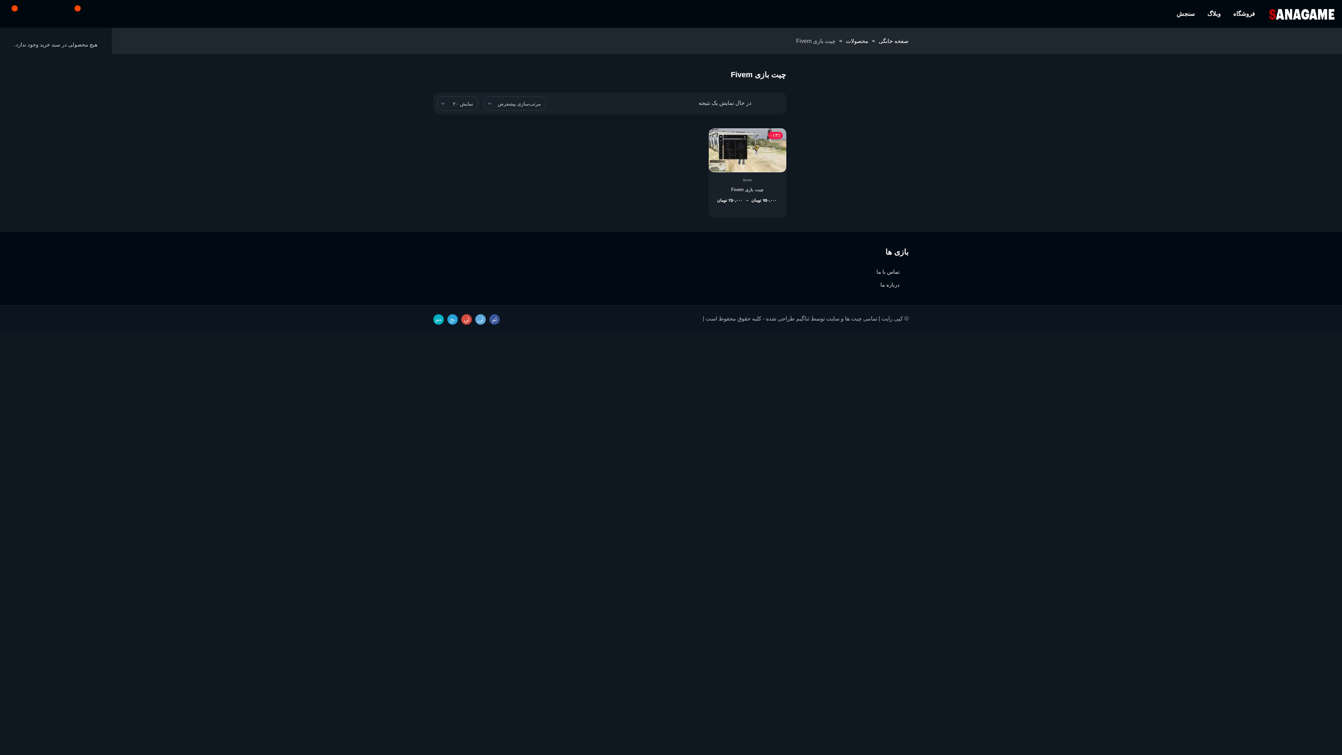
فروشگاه (1244, 13)
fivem (747, 180)
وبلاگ (1214, 13)
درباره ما (890, 285)
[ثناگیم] (1301, 14)
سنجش (1186, 13)
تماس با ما (888, 272)
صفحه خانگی (894, 41)
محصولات (857, 41)
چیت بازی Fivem (747, 189)
